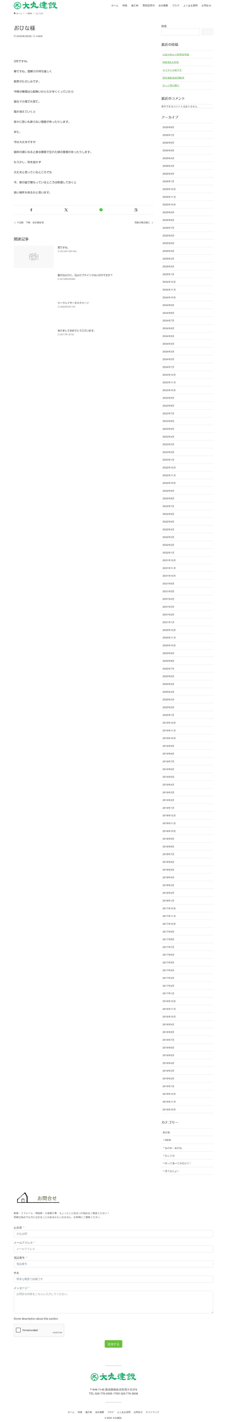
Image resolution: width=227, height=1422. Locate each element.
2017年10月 (169, 923)
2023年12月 (169, 374)
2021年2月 (168, 614)
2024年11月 (169, 289)
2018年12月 (169, 815)
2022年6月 (168, 514)
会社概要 (99, 1412)
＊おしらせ (169, 1155)
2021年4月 (168, 598)
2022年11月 (169, 475)
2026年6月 (168, 142)
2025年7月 (168, 227)
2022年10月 (169, 483)
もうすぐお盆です (172, 70)
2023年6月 (168, 421)
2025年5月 (168, 243)
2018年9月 (168, 838)
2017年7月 (168, 947)
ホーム (71, 1412)
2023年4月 (168, 436)
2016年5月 (168, 1055)
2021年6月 (168, 583)
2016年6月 (168, 1047)
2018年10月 (169, 831)
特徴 (80, 1412)
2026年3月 (168, 165)
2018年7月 (168, 854)
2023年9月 (168, 397)
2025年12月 (169, 189)
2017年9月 (168, 931)
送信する (113, 1344)
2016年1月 (168, 1086)
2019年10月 (169, 738)
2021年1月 (168, 622)
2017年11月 (169, 916)
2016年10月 (169, 1016)
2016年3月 (168, 1070)
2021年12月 (169, 560)
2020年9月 (168, 653)
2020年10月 (169, 645)
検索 (164, 26)
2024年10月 (169, 297)
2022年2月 (168, 544)
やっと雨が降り (171, 85)
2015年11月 (169, 1101)
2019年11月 (169, 730)
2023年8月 (168, 405)
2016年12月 (169, 1001)
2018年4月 (168, 877)
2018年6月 (168, 861)
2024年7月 (168, 320)
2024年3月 (168, 351)
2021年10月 (169, 575)
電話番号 (19, 1258)
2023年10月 (169, 390)
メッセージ (20, 1288)
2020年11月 (169, 637)
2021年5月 (168, 591)
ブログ (110, 1412)
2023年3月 (168, 444)
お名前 (18, 1227)
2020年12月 (169, 630)
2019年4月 (168, 784)
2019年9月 (168, 746)
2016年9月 (168, 1024)
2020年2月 (168, 707)
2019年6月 (168, 769)
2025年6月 (168, 235)
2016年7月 (168, 1039)
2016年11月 (169, 1008)
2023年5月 (168, 428)
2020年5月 (168, 684)
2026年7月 (168, 135)
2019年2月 (168, 800)
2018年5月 (168, 869)
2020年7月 (168, 668)
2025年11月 (169, 196)
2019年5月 (168, 776)
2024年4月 (168, 343)
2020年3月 (168, 699)
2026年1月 (168, 181)
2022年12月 (169, 467)
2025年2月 (168, 266)
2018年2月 (168, 892)
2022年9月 (168, 490)
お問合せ (138, 1412)
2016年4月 (168, 1063)
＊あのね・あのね (172, 1147)
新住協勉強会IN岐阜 (173, 77)
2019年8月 (168, 753)
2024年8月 (168, 312)
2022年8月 (168, 498)
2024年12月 (169, 281)
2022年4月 (168, 529)
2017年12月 (169, 908)
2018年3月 (168, 885)
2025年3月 (168, 258)
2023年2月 (168, 452)
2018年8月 (168, 846)
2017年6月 (168, 954)
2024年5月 (168, 336)
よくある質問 (123, 1412)
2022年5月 (168, 521)
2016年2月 (168, 1078)
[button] (31, 210)
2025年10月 (169, 204)
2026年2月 (168, 173)
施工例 (88, 1412)
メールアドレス (23, 1242)
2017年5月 (168, 962)
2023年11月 (169, 382)
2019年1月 (168, 807)
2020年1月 (168, 714)
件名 (16, 1273)
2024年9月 (168, 305)
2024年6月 (168, 328)
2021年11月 (169, 568)
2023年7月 (168, 413)
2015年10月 (169, 1109)
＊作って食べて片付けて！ (177, 1163)
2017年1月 (168, 993)
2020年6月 (168, 676)
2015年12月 (169, 1093)
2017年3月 (168, 977)
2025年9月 (168, 212)
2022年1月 (168, 552)
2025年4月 (168, 251)
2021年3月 (168, 606)
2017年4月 (168, 970)
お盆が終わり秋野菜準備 (176, 54)
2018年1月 (168, 900)
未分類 (166, 1132)
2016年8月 (168, 1032)
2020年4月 (168, 691)
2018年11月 (169, 823)
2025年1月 (168, 274)
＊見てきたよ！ (171, 1171)
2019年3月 (168, 792)
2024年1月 (168, 367)
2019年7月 (168, 761)
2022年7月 (168, 506)
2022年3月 (168, 537)
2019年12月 (169, 722)
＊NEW (39, 36)
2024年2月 (168, 359)
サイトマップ (152, 1412)
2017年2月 (168, 985)
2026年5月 (168, 150)
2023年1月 (168, 459)
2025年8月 (168, 220)
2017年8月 (168, 939)
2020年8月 (168, 660)
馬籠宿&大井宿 (171, 62)
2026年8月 (168, 127)
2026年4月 (168, 158)
